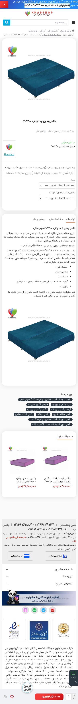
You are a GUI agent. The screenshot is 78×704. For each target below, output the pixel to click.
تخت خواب (64, 31)
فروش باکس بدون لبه (38, 404)
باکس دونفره (43, 414)
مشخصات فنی (56, 219)
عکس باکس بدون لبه (37, 409)
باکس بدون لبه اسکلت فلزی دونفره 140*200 (50, 419)
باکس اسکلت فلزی (62, 414)
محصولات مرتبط (65, 436)
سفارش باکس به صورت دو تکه (62, 192)
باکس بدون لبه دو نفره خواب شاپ (56, 34)
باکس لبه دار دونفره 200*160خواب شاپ (26, 480)
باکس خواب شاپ (36, 31)
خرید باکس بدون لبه (61, 404)
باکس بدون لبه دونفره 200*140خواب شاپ (51, 424)
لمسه (73, 180)
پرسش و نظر (39, 219)
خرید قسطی (17, 556)
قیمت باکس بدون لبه (61, 409)
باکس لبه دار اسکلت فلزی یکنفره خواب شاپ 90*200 (57, 480)
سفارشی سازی (55, 556)
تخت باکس (51, 31)
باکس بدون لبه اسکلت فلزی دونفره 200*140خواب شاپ (45, 400)
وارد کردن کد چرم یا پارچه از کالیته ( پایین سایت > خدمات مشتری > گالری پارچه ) (40, 167)
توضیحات (70, 219)
